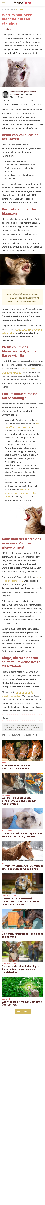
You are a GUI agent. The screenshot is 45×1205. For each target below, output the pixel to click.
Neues (13, 9)
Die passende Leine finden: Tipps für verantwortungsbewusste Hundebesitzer (20, 969)
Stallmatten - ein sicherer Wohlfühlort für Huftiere (16, 767)
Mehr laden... (22, 1011)
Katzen (20, 9)
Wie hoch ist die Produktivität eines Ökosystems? (22, 1003)
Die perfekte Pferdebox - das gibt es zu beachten (22, 935)
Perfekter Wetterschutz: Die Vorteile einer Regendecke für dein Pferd (22, 867)
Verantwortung (9, 896)
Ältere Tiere (7, 831)
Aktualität (5, 9)
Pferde (4, 863)
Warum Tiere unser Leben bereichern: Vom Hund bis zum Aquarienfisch (19, 801)
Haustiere (6, 795)
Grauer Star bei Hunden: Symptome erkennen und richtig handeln (22, 835)
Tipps (4, 763)
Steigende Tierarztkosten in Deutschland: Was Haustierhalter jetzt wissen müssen (20, 901)
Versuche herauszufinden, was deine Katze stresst (20, 493)
